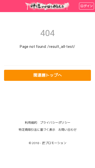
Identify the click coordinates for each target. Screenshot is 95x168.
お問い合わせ (67, 129)
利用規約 (31, 122)
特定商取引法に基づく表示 (37, 129)
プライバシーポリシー (55, 122)
